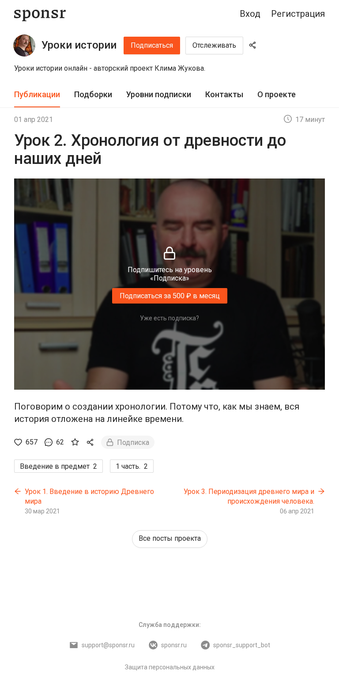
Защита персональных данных (170, 667)
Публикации (37, 94)
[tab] (37, 94)
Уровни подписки (158, 94)
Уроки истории (79, 45)
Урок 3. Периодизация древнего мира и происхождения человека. (249, 496)
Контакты (224, 94)
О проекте (276, 94)
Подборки (93, 94)
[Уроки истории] (24, 45)
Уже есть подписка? (169, 318)
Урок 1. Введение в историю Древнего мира (89, 496)
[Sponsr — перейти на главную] (40, 14)
